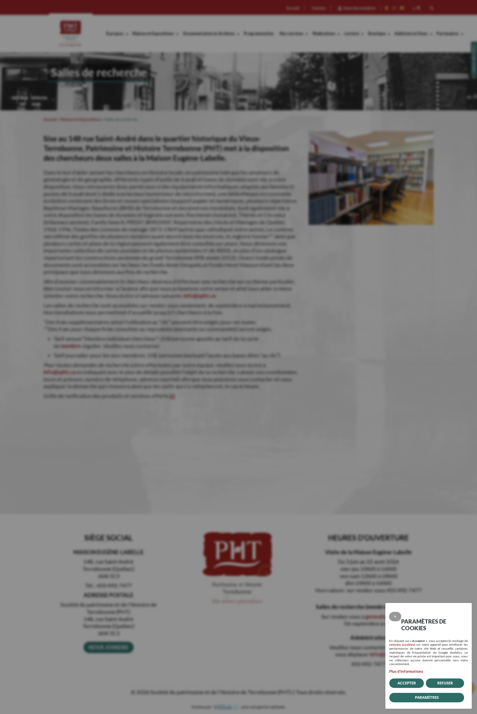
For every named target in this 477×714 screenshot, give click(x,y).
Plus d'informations (406, 671)
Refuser (445, 682)
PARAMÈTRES (427, 697)
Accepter (407, 682)
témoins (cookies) (402, 644)
